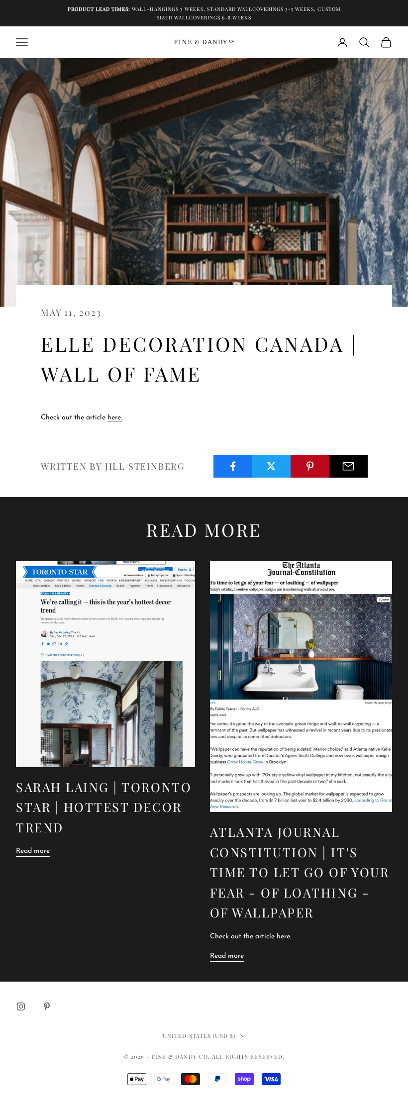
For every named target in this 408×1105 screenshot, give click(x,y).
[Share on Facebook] (233, 466)
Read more (33, 851)
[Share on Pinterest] (310, 466)
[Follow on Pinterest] (47, 1006)
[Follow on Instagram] (21, 1006)
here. (114, 417)
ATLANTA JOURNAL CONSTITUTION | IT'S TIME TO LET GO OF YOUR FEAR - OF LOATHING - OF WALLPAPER (300, 871)
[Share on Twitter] (271, 466)
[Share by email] (348, 466)
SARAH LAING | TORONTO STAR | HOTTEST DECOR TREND (104, 807)
